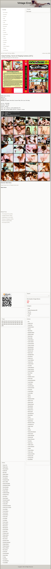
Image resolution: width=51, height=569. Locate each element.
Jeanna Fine (30, 361)
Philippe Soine (6, 533)
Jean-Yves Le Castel (7, 507)
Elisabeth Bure (31, 354)
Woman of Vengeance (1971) (7, 219)
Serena (29, 429)
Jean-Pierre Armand (7, 505)
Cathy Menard (30, 339)
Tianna (29, 448)
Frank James (5, 490)
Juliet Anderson (31, 367)
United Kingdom (6, 46)
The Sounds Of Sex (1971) (7, 213)
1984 (13, 322)
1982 (9, 322)
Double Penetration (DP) (32, 310)
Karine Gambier (31, 371)
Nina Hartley (30, 415)
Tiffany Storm (30, 444)
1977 (19, 321)
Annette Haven (31, 326)
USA (4, 22)
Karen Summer (31, 369)
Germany (5, 14)
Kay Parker (30, 372)
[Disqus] (26, 241)
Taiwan (4, 38)
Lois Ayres (30, 389)
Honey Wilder (5, 501)
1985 (15, 322)
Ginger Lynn (30, 358)
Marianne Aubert (31, 398)
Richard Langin (6, 540)
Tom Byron (5, 558)
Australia (5, 40)
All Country (5, 12)
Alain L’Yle (5, 465)
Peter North (5, 531)
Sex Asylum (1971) (6, 222)
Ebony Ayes (30, 352)
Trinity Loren (30, 451)
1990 (5, 324)
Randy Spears (5, 534)
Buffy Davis (30, 336)
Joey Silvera (5, 512)
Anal (29, 308)
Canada (4, 32)
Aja (28, 321)
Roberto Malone (6, 545)
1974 (13, 321)
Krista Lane (30, 378)
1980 (5, 322)
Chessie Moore (31, 343)
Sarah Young (30, 426)
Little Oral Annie (31, 387)
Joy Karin (30, 365)
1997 (19, 324)
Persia (29, 417)
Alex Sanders (5, 468)
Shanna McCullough (32, 431)
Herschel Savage (6, 499)
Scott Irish (5, 551)
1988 (22, 322)
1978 (22, 321)
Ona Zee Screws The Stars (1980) (7, 53)
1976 (17, 321)
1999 (2, 325)
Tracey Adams (31, 450)
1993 (11, 324)
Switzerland (5, 34)
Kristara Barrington (31, 380)
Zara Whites (30, 459)
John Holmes (5, 514)
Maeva (29, 394)
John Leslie (5, 516)
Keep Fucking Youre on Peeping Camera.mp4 (9, 185)
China (4, 36)
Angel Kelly (30, 325)
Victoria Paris (30, 457)
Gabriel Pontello (6, 492)
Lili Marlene (30, 383)
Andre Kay (5, 470)
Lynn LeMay (30, 393)
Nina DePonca (31, 413)
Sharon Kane (30, 433)
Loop (29, 315)
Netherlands (5, 24)
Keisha (29, 374)
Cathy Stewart (30, 341)
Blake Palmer (5, 474)
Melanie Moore (31, 404)
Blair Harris (30, 330)
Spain (4, 28)
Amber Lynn (30, 323)
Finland (4, 48)
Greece (4, 16)
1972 (9, 321)
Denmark (5, 26)
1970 (5, 321)
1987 (19, 322)
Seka (29, 428)
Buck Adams (5, 476)
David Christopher (6, 483)
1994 (13, 324)
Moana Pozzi (30, 409)
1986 (17, 322)
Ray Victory (5, 538)
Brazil (4, 30)
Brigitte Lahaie (31, 334)
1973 (11, 321)
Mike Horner (5, 525)
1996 (17, 324)
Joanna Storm (30, 363)
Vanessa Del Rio (31, 453)
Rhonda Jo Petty (31, 422)
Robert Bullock (6, 544)
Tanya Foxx (30, 442)
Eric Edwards (5, 488)
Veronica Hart (30, 455)
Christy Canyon (31, 345)
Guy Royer (5, 496)
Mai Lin (29, 396)
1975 (15, 321)
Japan (4, 44)
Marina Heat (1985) (46, 53)
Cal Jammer (5, 477)
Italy (4, 18)
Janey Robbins (31, 360)
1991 (7, 324)
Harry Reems (5, 498)
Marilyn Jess (30, 400)
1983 (11, 322)
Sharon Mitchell (31, 435)
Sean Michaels (6, 553)
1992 (9, 324)
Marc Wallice (5, 523)
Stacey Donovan (31, 439)
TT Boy (4, 557)
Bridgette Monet (31, 332)
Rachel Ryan (30, 420)
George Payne (6, 494)
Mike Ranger (5, 527)
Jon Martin (5, 520)
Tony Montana (5, 560)
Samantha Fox (31, 424)
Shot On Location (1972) (7, 220)
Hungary (4, 42)
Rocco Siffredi (5, 547)
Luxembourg (5, 50)
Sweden (4, 20)
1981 (7, 322)
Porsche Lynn (30, 418)
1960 (2, 321)
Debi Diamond (30, 347)
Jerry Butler (5, 509)
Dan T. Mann (5, 481)
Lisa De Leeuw (31, 385)
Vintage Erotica (25, 3)
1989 (2, 324)
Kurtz (17, 57)
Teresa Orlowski (31, 446)
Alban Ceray (5, 466)
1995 (15, 324)
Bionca (29, 328)
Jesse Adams (5, 511)
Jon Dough (5, 518)
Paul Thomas (5, 529)
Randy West (5, 536)
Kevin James (5, 522)
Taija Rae (30, 440)
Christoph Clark (6, 479)
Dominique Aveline (6, 485)
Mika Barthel (30, 406)
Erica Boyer (30, 356)
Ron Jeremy (5, 549)
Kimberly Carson (31, 376)
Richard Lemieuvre (6, 542)
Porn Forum (29, 11)
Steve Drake (5, 555)
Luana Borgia (30, 391)
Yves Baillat (5, 562)
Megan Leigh (30, 402)
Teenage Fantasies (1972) (7, 215)
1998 (22, 324)
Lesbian (29, 313)
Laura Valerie (30, 382)
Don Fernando (5, 487)
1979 (2, 322)
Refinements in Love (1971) (7, 217)
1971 (7, 321)
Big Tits (29, 312)
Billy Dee (5, 472)
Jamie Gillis (5, 503)
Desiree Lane (30, 350)
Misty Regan (30, 407)
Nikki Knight (30, 411)
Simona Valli (30, 437)
